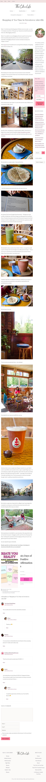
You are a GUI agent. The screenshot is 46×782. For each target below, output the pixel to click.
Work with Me (30, 15)
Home (2, 1)
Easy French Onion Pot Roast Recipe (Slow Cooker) (39, 139)
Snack (8, 589)
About (9, 1)
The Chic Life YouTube (38, 765)
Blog (5, 1)
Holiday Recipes (7, 758)
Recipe (11, 11)
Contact (13, 1)
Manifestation (22, 11)
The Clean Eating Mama (9, 603)
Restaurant (4, 589)
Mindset (8, 767)
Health (33, 11)
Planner (7, 772)
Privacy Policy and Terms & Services (27, 779)
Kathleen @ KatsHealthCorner (11, 652)
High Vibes (7, 763)
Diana (26, 23)
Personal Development (16, 15)
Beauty (7, 765)
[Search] (43, 152)
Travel (10, 589)
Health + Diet (8, 769)
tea (7, 590)
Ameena (6, 634)
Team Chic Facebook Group (38, 767)
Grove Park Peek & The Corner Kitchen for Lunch (11, 591)
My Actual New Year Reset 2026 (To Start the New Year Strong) (40, 145)
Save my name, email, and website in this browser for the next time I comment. (16, 733)
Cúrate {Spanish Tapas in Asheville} (8, 592)
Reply (4, 613)
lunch (5, 44)
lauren (5, 669)
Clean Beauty (38, 760)
